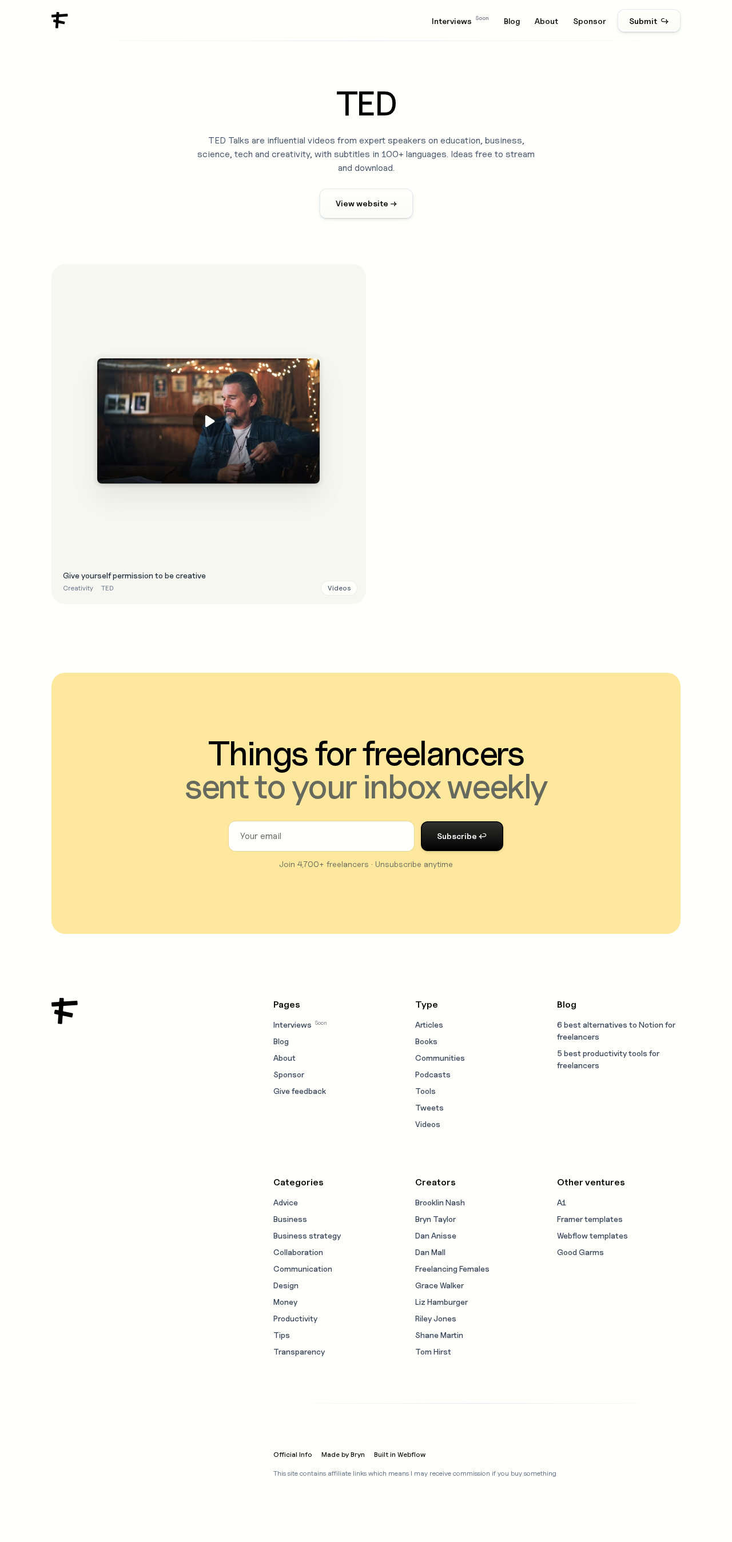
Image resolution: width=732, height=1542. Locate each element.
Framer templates (590, 1219)
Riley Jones (435, 1318)
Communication (302, 1268)
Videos (427, 1124)
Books (426, 1041)
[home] (60, 20)
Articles (429, 1024)
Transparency (299, 1351)
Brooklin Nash (440, 1202)
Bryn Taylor (435, 1219)
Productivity (295, 1318)
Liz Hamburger (441, 1302)
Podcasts (433, 1074)
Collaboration (298, 1252)
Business (290, 1219)
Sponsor (589, 21)
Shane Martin (439, 1335)
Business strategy (307, 1235)
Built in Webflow (399, 1454)
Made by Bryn (343, 1454)
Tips (281, 1335)
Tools (425, 1091)
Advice (285, 1202)
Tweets (429, 1107)
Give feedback (299, 1091)
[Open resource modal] (208, 434)
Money (285, 1302)
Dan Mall (430, 1252)
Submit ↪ (649, 21)
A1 (561, 1202)
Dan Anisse (435, 1235)
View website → (366, 203)
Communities (440, 1057)
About (546, 21)
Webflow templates (592, 1235)
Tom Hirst (433, 1351)
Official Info (292, 1454)
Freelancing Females (452, 1268)
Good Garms (580, 1252)
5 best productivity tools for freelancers (608, 1059)
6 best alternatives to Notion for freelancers (616, 1030)
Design (286, 1285)
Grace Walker (439, 1285)
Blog (512, 21)
